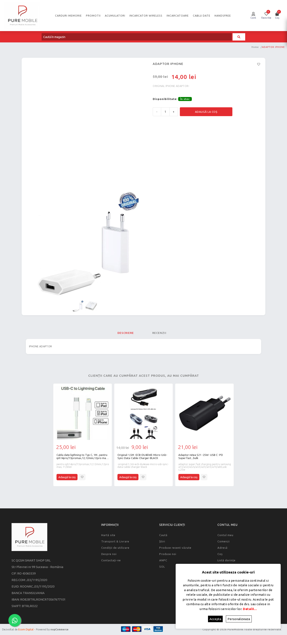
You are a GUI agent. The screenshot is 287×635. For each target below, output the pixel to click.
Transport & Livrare (115, 541)
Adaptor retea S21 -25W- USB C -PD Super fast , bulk (200, 456)
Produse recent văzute (175, 547)
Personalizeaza (239, 619)
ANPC (163, 560)
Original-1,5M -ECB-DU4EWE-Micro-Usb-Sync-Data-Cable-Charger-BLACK (142, 456)
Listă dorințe (226, 560)
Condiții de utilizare (115, 547)
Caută (163, 535)
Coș (220, 553)
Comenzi (223, 541)
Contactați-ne (111, 560)
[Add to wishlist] (82, 477)
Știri (162, 541)
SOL (162, 566)
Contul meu (225, 535)
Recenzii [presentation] (159, 332)
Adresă (222, 547)
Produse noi (167, 553)
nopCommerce (59, 629)
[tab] (125, 333)
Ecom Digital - (26, 629)
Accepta (215, 619)
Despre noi (109, 553)
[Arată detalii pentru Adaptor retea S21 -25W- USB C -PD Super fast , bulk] (204, 413)
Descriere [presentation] (125, 332)
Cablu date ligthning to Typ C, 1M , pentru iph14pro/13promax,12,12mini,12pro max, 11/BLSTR (82, 456)
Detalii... (250, 609)
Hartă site (108, 535)
